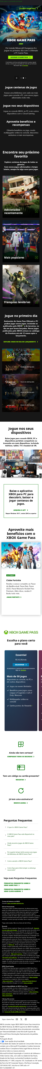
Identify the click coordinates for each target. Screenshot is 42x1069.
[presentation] (2, 35)
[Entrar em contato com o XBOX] (16, 1019)
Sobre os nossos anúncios (16, 1051)
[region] (21, 355)
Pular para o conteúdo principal (11, 1)
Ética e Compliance (12, 1048)
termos (23, 670)
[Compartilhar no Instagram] (25, 1019)
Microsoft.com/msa (16, 954)
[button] (3, 565)
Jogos (2, 1036)
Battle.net (11, 944)
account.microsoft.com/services (17, 1006)
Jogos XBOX (15, 1024)
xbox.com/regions (8, 981)
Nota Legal (23, 1048)
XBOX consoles (5, 1024)
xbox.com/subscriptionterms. (15, 903)
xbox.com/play (33, 977)
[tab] (21, 78)
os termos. (25, 65)
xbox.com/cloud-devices (29, 981)
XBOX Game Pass (26, 1024)
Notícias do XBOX (13, 1027)
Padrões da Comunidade (8, 1029)
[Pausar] (16, 78)
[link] (28, 8)
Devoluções (15, 1034)
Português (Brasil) (6, 1039)
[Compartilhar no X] (21, 1019)
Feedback (35, 1027)
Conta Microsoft (21, 1031)
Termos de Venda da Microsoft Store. (15, 1012)
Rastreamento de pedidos (29, 1034)
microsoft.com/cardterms (9, 957)
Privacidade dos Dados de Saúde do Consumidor (17, 1044)
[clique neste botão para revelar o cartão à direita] (38, 682)
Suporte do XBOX (25, 1027)
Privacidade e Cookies (25, 1046)
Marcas (30, 1048)
